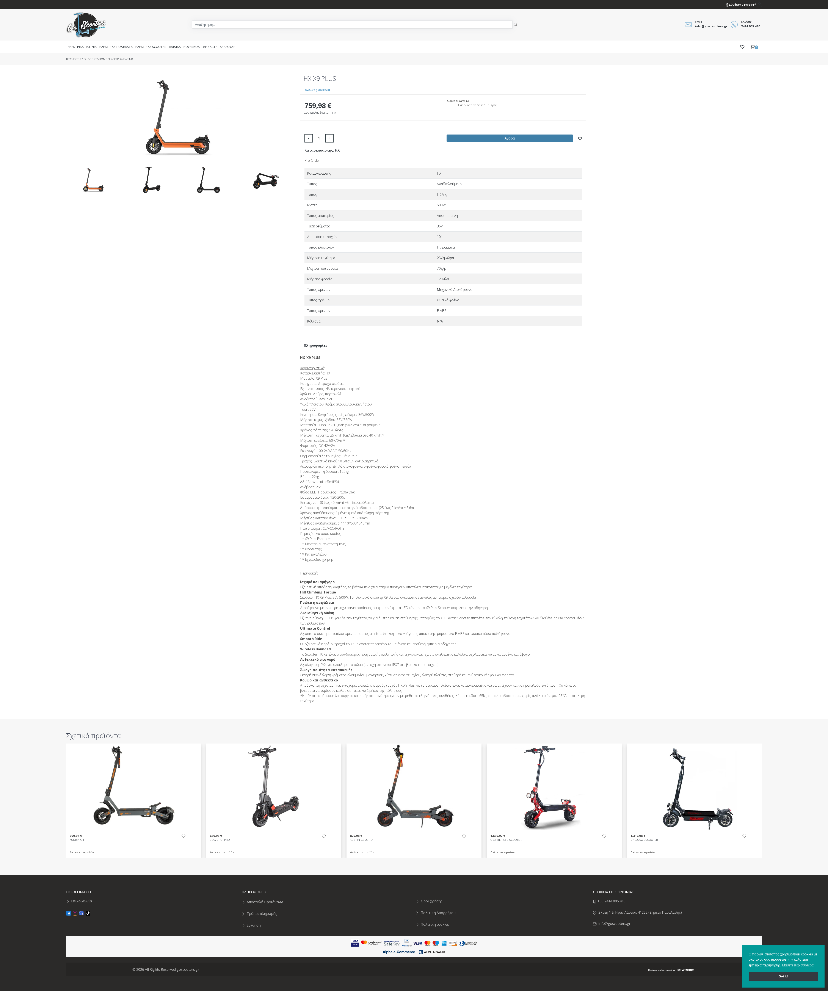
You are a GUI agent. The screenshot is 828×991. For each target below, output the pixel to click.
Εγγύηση (254, 925)
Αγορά (510, 138)
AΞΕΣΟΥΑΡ (227, 47)
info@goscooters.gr (613, 923)
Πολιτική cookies (435, 924)
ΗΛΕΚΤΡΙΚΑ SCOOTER (150, 47)
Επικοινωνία (81, 901)
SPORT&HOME (97, 59)
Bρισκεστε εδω (76, 59)
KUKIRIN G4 (77, 840)
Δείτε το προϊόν (82, 852)
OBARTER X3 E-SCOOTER (506, 840)
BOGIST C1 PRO (220, 840)
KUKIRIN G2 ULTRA (361, 840)
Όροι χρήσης (431, 901)
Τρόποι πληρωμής (262, 913)
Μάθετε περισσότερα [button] (798, 965)
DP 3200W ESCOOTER (644, 840)
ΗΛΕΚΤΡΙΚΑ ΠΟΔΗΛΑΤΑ (116, 47)
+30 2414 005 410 (611, 901)
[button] (754, 46)
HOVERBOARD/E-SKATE (200, 47)
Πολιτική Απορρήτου (438, 912)
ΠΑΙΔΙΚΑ (175, 47)
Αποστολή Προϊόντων (265, 902)
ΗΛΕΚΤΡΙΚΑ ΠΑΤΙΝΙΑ (82, 47)
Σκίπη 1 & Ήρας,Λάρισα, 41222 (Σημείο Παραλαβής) (639, 912)
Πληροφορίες (316, 345)
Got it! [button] (783, 976)
